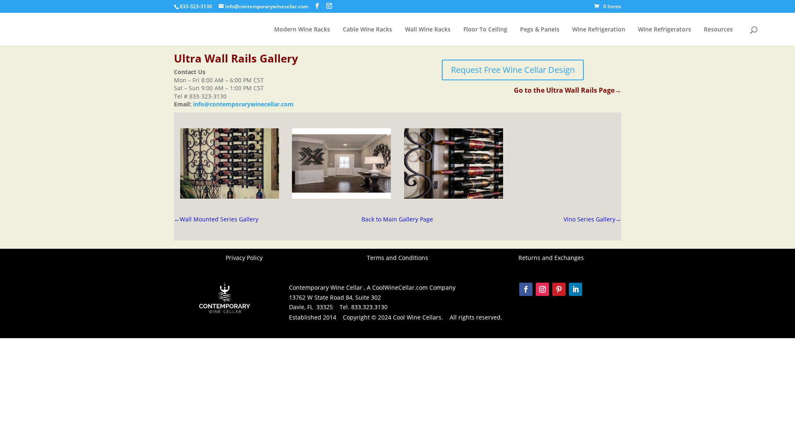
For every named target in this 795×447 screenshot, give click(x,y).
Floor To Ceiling (485, 29)
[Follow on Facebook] (525, 289)
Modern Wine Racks (302, 29)
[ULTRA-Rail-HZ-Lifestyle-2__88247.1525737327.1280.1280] (453, 196)
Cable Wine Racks (367, 29)
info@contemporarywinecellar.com (243, 104)
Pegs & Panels (539, 29)
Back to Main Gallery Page (397, 219)
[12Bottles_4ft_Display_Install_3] (341, 196)
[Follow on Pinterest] (559, 289)
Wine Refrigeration (598, 29)
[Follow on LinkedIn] (575, 289)
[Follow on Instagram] (542, 289)
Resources (718, 29)
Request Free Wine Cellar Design (513, 69)
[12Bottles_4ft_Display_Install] (229, 196)
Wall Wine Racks (427, 29)
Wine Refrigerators (664, 29)
